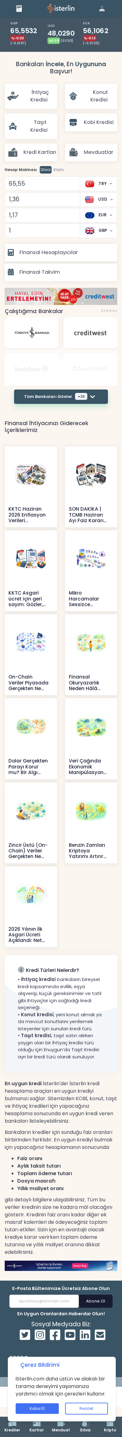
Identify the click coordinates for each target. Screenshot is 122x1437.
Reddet (86, 1408)
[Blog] (19, 8)
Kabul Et (37, 1408)
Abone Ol (95, 1301)
